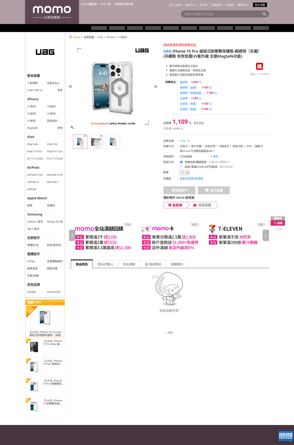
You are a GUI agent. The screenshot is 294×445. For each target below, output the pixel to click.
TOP (170, 333)
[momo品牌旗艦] (52, 12)
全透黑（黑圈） (196, 103)
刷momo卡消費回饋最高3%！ (197, 151)
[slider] (169, 235)
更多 (60, 90)
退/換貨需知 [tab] (153, 264)
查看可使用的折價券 (191, 178)
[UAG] (45, 52)
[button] (188, 140)
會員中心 (190, 5)
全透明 (190, 98)
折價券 (230, 5)
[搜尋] (265, 14)
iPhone (110, 37)
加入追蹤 (216, 190)
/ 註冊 (177, 5)
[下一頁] (266, 235)
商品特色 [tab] (82, 264)
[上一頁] (72, 235)
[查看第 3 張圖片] (113, 141)
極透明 (190, 82)
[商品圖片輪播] (113, 86)
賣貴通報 (199, 123)
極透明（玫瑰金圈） (198, 93)
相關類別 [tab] (177, 264)
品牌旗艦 (89, 37)
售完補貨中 (179, 190)
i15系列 (122, 37)
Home (76, 37)
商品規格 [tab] (129, 264)
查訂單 (203, 5)
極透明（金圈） (196, 87)
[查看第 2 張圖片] (96, 141)
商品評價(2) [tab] (105, 264)
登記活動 (260, 5)
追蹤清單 (216, 5)
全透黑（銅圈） (196, 109)
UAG (100, 37)
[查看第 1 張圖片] (80, 141)
